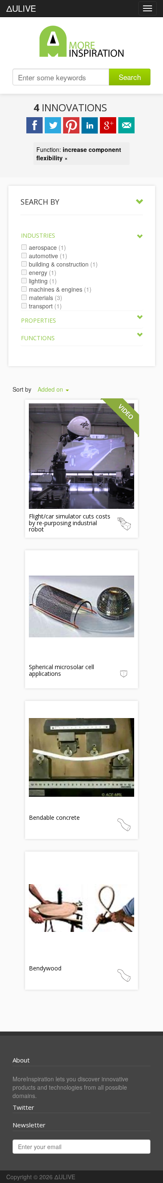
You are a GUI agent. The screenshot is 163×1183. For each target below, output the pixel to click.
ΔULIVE (21, 8)
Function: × (78, 153)
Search (130, 77)
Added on (51, 389)
